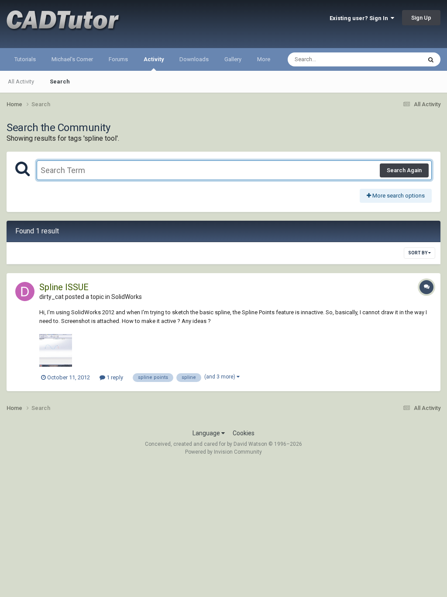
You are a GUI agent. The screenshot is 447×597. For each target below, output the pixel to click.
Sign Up (421, 17)
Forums (118, 59)
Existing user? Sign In (360, 18)
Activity (154, 59)
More (263, 59)
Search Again (404, 170)
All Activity (21, 81)
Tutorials (25, 59)
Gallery (232, 59)
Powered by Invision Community (223, 452)
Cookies (243, 433)
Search (60, 81)
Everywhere (395, 59)
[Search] (430, 59)
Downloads (194, 59)
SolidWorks (126, 296)
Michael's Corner (72, 59)
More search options (398, 195)
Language (207, 433)
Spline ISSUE (64, 287)
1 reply (114, 377)
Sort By (418, 252)
